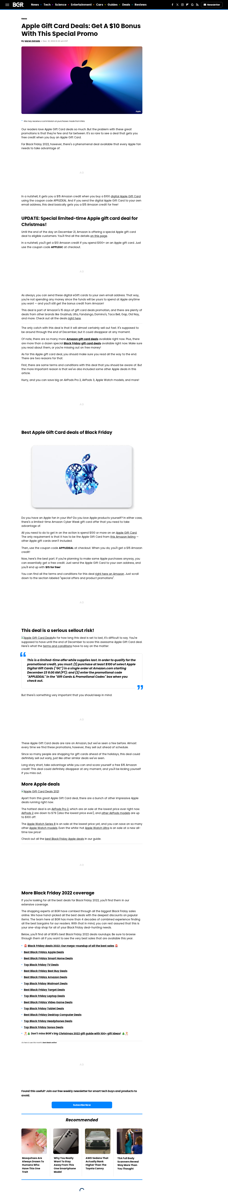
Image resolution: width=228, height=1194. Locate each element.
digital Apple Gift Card (126, 196)
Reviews (141, 4)
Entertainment (81, 4)
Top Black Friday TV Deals (41, 964)
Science (60, 4)
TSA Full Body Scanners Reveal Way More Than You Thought (128, 1163)
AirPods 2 (27, 813)
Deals (126, 4)
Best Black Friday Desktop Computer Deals (52, 1014)
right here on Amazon (109, 574)
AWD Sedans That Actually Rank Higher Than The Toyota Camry (97, 1163)
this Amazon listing (123, 537)
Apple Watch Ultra (97, 828)
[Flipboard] (187, 4)
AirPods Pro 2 (60, 809)
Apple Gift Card (126, 533)
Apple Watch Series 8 (41, 824)
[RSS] (197, 4)
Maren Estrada (32, 41)
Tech (47, 4)
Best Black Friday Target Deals (44, 989)
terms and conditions (57, 646)
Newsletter (213, 4)
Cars (99, 4)
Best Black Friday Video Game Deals (48, 1002)
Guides (113, 4)
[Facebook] (172, 4)
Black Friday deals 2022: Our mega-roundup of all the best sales (71, 946)
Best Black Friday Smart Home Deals (48, 958)
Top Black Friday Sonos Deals (43, 1027)
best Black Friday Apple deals (64, 839)
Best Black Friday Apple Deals (44, 952)
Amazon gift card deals (82, 339)
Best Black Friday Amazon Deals (45, 977)
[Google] (192, 4)
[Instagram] (182, 4)
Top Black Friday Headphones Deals (48, 1021)
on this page (98, 236)
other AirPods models (115, 813)
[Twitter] (177, 4)
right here (74, 319)
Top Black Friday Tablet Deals (44, 1008)
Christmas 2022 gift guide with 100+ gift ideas (89, 1033)
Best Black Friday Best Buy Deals (45, 971)
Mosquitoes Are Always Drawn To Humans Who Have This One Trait (33, 1165)
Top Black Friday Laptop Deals (44, 996)
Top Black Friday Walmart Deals (45, 983)
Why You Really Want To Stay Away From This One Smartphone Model (65, 1165)
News (35, 4)
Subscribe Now (82, 1105)
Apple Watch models (43, 828)
